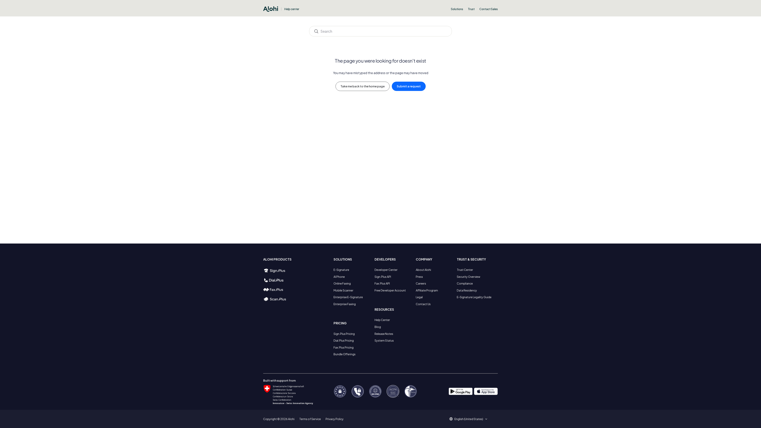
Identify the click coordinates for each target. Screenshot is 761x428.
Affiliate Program (427, 290)
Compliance (465, 283)
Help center (291, 9)
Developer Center (386, 269)
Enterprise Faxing (345, 304)
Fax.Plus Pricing (344, 347)
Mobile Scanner (343, 290)
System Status (384, 340)
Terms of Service (310, 419)
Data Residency (467, 290)
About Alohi (423, 269)
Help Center (382, 320)
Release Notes (384, 333)
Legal (419, 297)
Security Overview (468, 276)
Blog (378, 327)
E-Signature (341, 269)
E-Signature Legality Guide (474, 297)
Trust (471, 9)
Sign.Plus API (383, 276)
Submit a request (409, 86)
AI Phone (339, 276)
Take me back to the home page (362, 86)
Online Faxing (342, 283)
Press (419, 276)
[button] (470, 419)
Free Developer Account (390, 290)
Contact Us (423, 304)
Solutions (457, 9)
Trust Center (465, 269)
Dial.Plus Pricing (344, 340)
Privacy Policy (335, 419)
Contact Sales (488, 9)
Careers (421, 283)
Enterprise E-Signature (348, 297)
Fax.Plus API (382, 283)
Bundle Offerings (345, 354)
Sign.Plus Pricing (344, 333)
